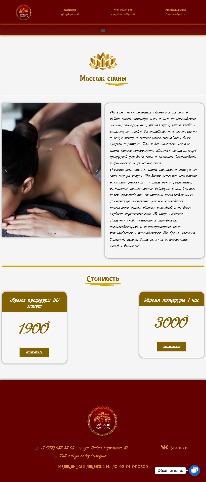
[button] (103, 30)
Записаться (34, 352)
